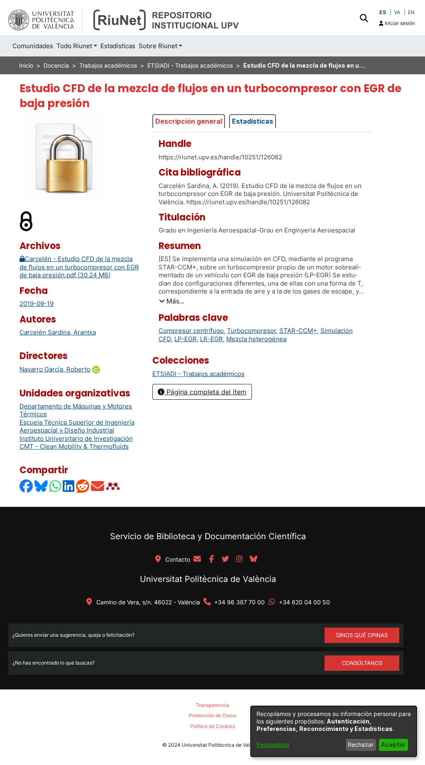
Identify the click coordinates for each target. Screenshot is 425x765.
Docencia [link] (56, 65)
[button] (364, 18)
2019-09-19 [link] (37, 304)
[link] (198, 374)
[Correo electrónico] (98, 486)
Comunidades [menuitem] (32, 46)
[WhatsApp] (55, 486)
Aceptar (393, 744)
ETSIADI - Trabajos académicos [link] (190, 65)
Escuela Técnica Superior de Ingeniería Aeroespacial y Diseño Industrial (77, 426)
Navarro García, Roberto (55, 369)
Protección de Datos (212, 715)
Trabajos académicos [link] (108, 65)
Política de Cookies (212, 726)
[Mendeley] (114, 486)
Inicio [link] (26, 65)
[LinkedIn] (69, 486)
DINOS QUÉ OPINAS (362, 635)
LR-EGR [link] (211, 339)
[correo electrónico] (197, 559)
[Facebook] (27, 486)
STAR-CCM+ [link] (298, 331)
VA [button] (397, 12)
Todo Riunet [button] (74, 46)
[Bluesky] (41, 486)
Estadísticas (252, 121)
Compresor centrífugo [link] (191, 331)
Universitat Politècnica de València (208, 579)
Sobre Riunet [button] (158, 46)
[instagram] (239, 559)
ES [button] (382, 12)
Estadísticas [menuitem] (117, 46)
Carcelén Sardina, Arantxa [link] (58, 332)
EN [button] (411, 12)
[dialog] (334, 731)
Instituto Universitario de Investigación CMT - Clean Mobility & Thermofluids (76, 443)
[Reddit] (83, 486)
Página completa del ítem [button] (205, 392)
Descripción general (188, 121)
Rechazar (361, 744)
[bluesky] (254, 559)
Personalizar (273, 744)
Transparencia (212, 705)
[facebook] (211, 559)
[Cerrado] (27, 221)
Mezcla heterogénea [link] (256, 339)
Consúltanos (362, 663)
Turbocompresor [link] (251, 331)
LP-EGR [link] (185, 339)
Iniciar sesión (399, 23)
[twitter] (225, 559)
